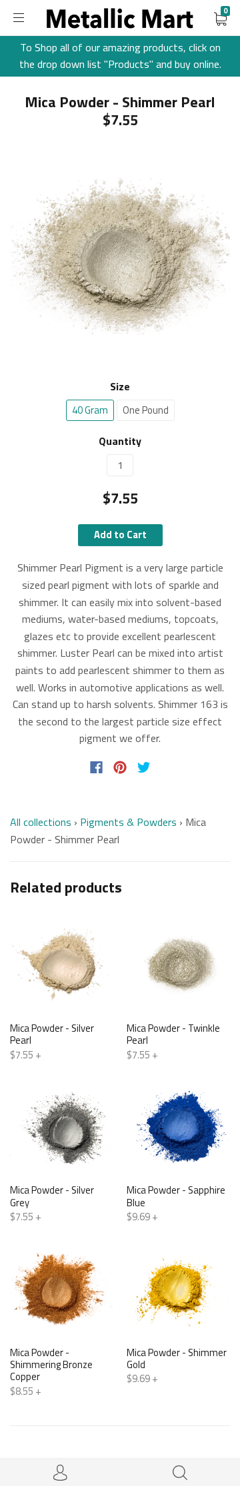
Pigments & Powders (128, 822)
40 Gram (90, 410)
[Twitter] (144, 767)
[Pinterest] (120, 767)
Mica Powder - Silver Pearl (52, 1034)
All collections (40, 822)
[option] (120, 256)
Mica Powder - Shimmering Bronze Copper (51, 1365)
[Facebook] (96, 767)
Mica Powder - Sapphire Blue (176, 1196)
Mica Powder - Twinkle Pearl (173, 1034)
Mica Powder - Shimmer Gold (177, 1358)
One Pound (146, 410)
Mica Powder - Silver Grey (52, 1196)
